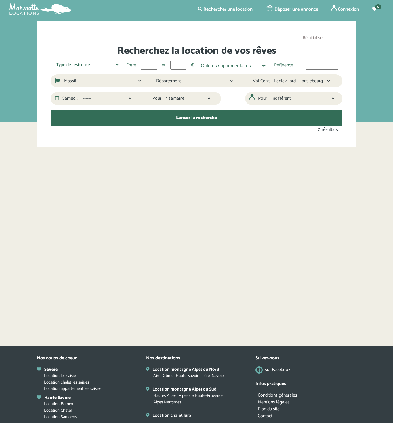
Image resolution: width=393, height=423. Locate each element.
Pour (156, 98)
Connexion (348, 9)
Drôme (167, 375)
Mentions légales (274, 402)
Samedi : (69, 98)
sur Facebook (278, 370)
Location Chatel (58, 410)
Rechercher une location (227, 9)
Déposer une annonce (295, 9)
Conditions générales (277, 395)
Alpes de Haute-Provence (201, 395)
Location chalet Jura (171, 415)
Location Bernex (58, 403)
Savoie (218, 375)
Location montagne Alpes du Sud (184, 389)
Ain (156, 375)
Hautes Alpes (164, 395)
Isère (205, 375)
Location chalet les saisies (66, 382)
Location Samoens (60, 416)
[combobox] (231, 65)
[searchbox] (230, 65)
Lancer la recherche (196, 118)
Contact (265, 416)
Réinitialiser (313, 38)
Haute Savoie (187, 375)
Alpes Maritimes (167, 402)
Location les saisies (60, 375)
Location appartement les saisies (72, 388)
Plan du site (269, 409)
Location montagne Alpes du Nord (185, 369)
